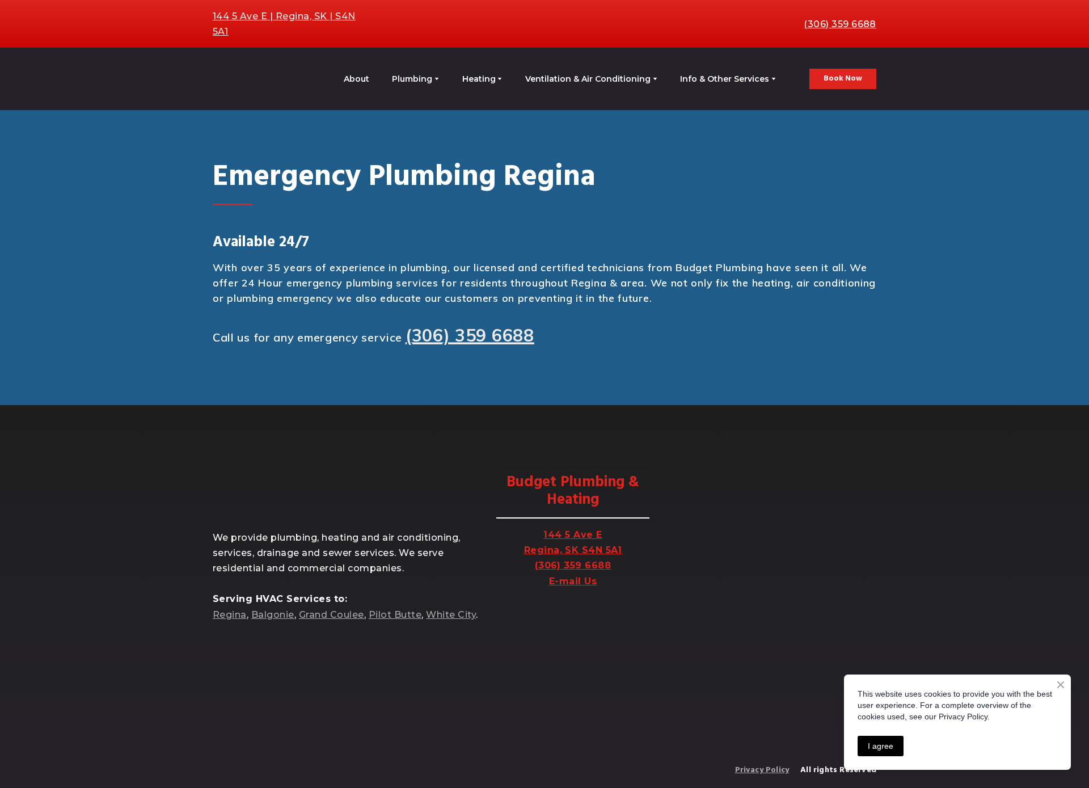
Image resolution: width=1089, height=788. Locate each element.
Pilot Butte (395, 614)
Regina (230, 614)
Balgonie (272, 614)
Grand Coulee (331, 614)
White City (451, 614)
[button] (842, 79)
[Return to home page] (259, 78)
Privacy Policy (762, 770)
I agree (880, 746)
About (356, 79)
